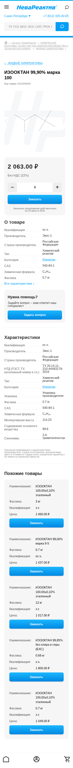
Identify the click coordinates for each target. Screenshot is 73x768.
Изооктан (48, 259)
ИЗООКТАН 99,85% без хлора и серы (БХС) (49, 645)
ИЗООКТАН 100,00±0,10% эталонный (45, 491)
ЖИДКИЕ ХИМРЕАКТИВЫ (25, 63)
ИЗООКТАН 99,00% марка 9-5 (49, 541)
